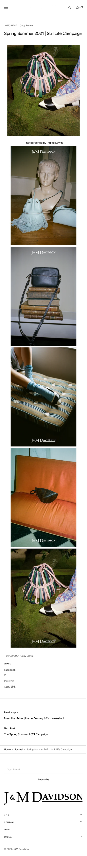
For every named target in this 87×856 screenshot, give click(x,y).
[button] (6, 7)
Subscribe (42, 779)
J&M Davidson (21, 849)
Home (7, 736)
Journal (19, 736)
